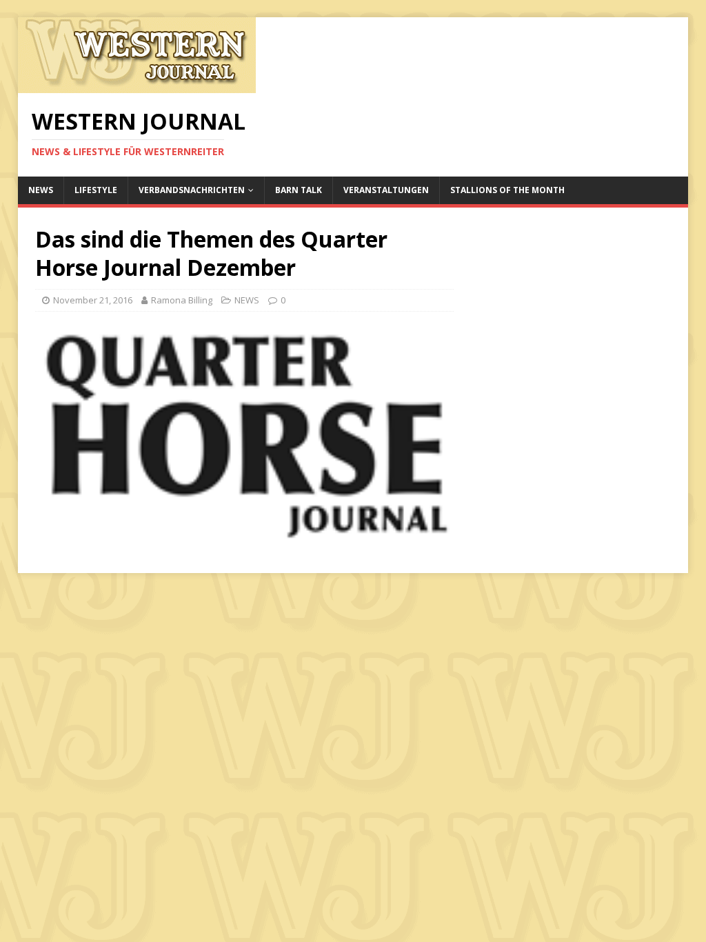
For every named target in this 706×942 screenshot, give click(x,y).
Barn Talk (298, 190)
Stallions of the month (507, 190)
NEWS (40, 190)
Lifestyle (95, 190)
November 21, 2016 (92, 300)
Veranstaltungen (386, 190)
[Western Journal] (137, 85)
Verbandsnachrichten (192, 190)
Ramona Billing (181, 300)
